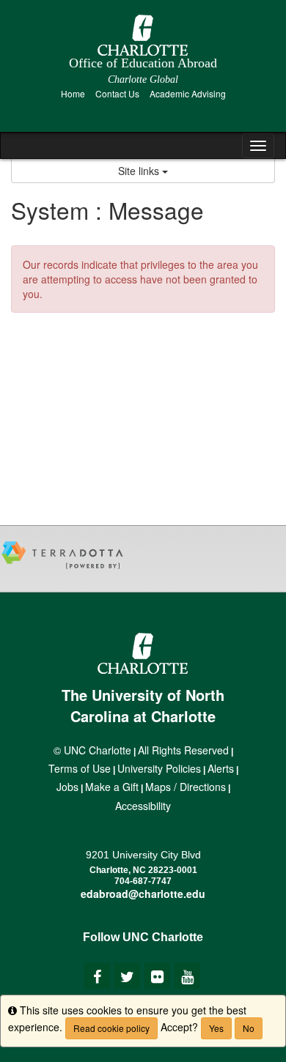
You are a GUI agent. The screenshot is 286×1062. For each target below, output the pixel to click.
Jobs (67, 786)
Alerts (221, 768)
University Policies (159, 768)
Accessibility (143, 805)
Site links (140, 170)
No (248, 1028)
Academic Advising (188, 93)
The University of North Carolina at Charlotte (143, 705)
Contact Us (117, 93)
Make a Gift (112, 786)
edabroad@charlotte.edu (143, 893)
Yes (216, 1028)
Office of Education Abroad (143, 63)
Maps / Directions (185, 786)
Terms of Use (79, 768)
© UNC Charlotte (92, 750)
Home (73, 93)
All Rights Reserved (183, 750)
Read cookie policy (111, 1028)
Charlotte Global (143, 79)
